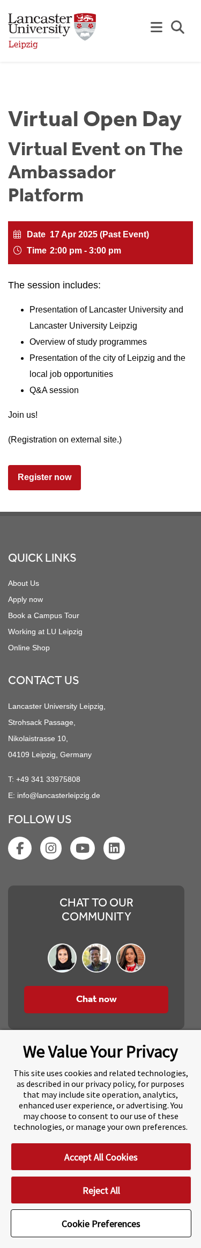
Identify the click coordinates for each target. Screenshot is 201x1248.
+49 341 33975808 (48, 779)
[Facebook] (21, 850)
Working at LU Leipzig (45, 631)
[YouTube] (83, 850)
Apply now (25, 599)
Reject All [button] (101, 1190)
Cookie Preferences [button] (101, 1223)
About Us (23, 583)
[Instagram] (52, 850)
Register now (44, 477)
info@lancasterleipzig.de (58, 795)
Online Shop (29, 647)
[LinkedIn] (115, 850)
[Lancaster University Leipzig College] (52, 35)
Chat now (96, 999)
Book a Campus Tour (43, 615)
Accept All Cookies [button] (101, 1157)
